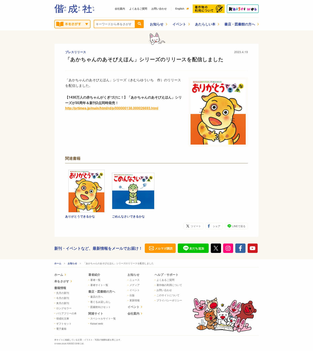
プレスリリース (75, 52)
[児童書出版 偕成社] (74, 8)
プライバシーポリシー (169, 300)
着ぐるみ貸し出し (100, 301)
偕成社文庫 (62, 318)
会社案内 (120, 8)
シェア (216, 226)
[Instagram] (228, 248)
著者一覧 (95, 279)
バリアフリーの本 (66, 313)
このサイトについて (167, 295)
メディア (134, 285)
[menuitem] (65, 275)
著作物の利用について (169, 285)
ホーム (57, 263)
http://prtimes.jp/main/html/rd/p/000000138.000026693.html (111, 108)
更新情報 (134, 300)
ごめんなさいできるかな (128, 216)
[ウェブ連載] (243, 8)
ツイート (196, 226)
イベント (179, 24)
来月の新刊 (62, 303)
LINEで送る (239, 226)
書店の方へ (96, 296)
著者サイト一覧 (99, 285)
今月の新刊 (62, 298)
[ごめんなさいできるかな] (133, 191)
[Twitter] (216, 248)
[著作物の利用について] (209, 8)
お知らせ (157, 24)
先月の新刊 (62, 292)
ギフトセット (64, 323)
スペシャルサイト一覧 (103, 318)
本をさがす (61, 281)
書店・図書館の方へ (239, 24)
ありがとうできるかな (80, 216)
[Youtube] (253, 248)
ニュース (134, 279)
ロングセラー (64, 308)
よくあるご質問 (138, 8)
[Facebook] (240, 248)
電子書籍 (61, 328)
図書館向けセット (100, 307)
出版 (132, 295)
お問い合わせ (159, 8)
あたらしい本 (205, 24)
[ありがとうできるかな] (86, 191)
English (179, 8)
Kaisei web (96, 323)
